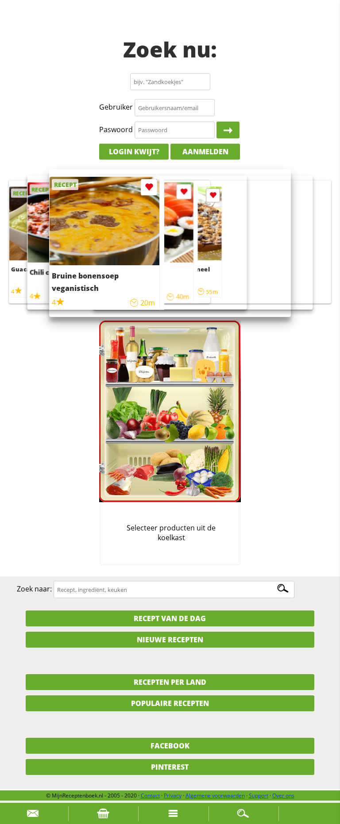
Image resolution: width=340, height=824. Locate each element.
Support (258, 795)
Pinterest (170, 767)
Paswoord (116, 129)
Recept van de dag (170, 618)
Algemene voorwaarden (215, 795)
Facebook (170, 746)
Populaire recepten (170, 703)
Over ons (283, 795)
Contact (150, 795)
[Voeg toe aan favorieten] (213, 195)
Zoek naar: (34, 589)
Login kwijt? (134, 151)
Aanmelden (205, 151)
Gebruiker (116, 107)
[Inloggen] (228, 130)
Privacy (173, 795)
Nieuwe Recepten (170, 640)
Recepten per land (170, 682)
